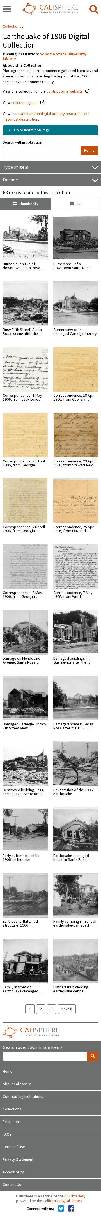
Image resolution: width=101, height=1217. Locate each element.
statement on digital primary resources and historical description (46, 116)
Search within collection (22, 142)
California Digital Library (62, 1201)
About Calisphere (17, 1084)
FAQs (7, 1134)
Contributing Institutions (23, 1096)
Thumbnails (28, 204)
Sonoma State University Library (44, 56)
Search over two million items (33, 1047)
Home (7, 1071)
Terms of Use (14, 1147)
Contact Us (12, 1185)
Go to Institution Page (31, 130)
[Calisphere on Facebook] (71, 1209)
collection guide (24, 102)
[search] (93, 9)
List (79, 204)
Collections (12, 26)
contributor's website (64, 91)
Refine (89, 150)
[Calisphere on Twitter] (61, 1209)
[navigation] (7, 9)
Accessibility (13, 1172)
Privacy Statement (18, 1159)
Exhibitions (12, 1122)
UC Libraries (74, 1196)
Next (65, 1009)
